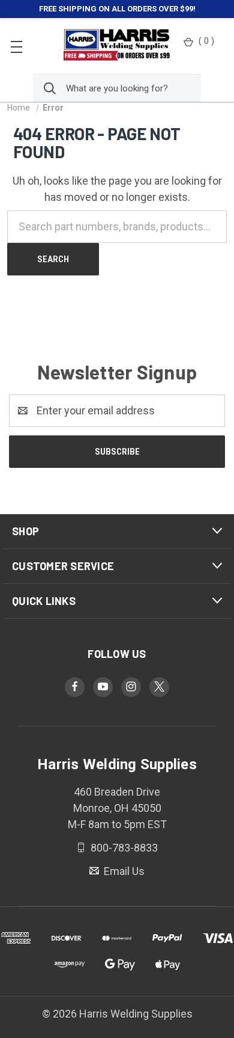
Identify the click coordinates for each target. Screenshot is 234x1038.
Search (53, 259)
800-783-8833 (123, 847)
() (206, 41)
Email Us (123, 870)
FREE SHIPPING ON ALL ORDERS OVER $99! (117, 8)
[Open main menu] (16, 46)
